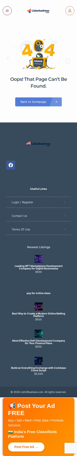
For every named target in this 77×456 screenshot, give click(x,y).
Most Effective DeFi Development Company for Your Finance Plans (38, 341)
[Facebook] (10, 165)
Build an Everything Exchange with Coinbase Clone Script (38, 369)
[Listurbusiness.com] (38, 10)
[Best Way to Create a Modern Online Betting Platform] (39, 306)
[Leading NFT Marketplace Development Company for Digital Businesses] (39, 259)
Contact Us (19, 216)
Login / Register (22, 202)
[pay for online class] (39, 286)
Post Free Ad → (26, 447)
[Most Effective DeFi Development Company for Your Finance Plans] (39, 334)
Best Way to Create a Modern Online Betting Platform (38, 314)
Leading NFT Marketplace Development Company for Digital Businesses (38, 267)
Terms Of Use (21, 229)
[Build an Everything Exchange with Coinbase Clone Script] (39, 361)
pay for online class (38, 293)
